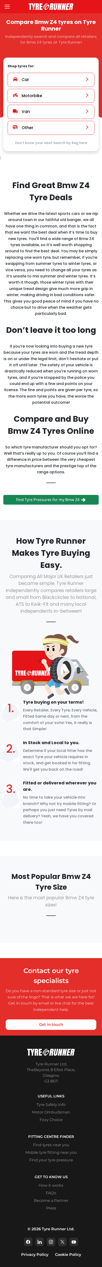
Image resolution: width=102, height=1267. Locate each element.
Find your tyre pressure (51, 1160)
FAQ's (51, 1193)
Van (26, 111)
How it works (51, 1185)
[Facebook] (28, 1242)
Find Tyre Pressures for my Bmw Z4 (48, 499)
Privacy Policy (34, 1254)
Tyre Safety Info (51, 1104)
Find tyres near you (51, 1145)
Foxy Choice (51, 1120)
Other (27, 128)
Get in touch (51, 1024)
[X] (62, 1242)
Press (51, 1208)
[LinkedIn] (39, 1242)
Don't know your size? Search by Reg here (51, 142)
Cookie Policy (68, 1254)
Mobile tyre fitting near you (51, 1152)
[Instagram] (51, 1242)
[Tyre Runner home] (51, 6)
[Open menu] (7, 6)
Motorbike (32, 96)
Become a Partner (51, 1200)
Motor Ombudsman (51, 1112)
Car (25, 79)
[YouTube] (74, 1242)
